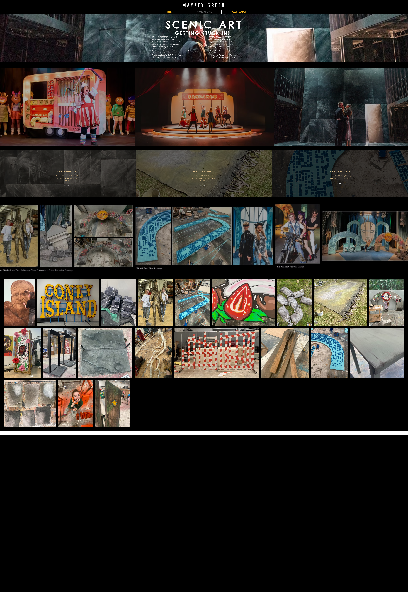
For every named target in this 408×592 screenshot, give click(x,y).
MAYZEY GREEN (204, 5)
